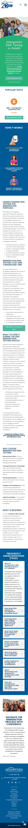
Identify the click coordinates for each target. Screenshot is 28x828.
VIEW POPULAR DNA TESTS (14, 78)
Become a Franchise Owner (14, 816)
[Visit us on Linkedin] (16, 782)
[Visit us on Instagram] (12, 782)
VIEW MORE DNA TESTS (14, 118)
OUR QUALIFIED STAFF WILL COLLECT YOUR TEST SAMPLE (14, 169)
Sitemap (14, 804)
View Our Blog (14, 792)
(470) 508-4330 (14, 774)
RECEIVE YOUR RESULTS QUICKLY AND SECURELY (14, 189)
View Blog (14, 794)
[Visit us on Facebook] (9, 782)
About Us (14, 790)
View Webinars (14, 796)
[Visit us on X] (19, 782)
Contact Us (14, 802)
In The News (14, 798)
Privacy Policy (14, 818)
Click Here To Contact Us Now (14, 328)
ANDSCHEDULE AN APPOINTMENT (14, 149)
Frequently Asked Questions (14, 800)
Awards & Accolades (14, 812)
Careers (14, 806)
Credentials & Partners (14, 814)
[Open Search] (20, 5)
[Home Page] (7, 5)
